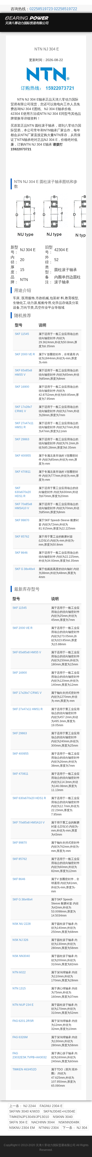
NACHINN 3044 (43, 1122)
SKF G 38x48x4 (25, 569)
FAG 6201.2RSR (23, 1021)
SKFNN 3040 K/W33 (24, 1111)
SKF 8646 (21, 552)
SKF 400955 (23, 455)
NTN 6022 (19, 972)
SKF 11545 (22, 334)
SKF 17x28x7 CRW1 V (27, 692)
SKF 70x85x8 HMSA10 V (29, 822)
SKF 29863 (22, 439)
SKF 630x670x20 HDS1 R (23, 492)
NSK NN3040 (21, 956)
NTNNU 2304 (49, 1128)
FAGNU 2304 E (51, 1106)
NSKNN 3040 (63, 1117)
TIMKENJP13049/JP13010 (29, 1117)
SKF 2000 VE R (25, 354)
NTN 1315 (19, 988)
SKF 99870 (22, 520)
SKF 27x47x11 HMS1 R (28, 709)
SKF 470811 (23, 471)
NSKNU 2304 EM (22, 1128)
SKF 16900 (22, 386)
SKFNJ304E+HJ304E (59, 1111)
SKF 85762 (22, 536)
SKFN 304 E (18, 1122)
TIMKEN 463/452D (25, 1069)
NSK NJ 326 (20, 940)
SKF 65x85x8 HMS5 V (27, 652)
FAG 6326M (20, 1037)
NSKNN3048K (69, 1122)
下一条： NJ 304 (75, 1128)
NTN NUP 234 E (23, 1004)
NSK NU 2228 (22, 924)
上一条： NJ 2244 (22, 1106)
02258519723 (41, 9)
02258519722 (65, 9)
